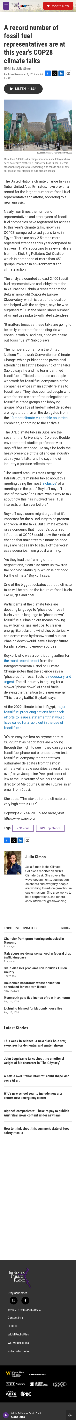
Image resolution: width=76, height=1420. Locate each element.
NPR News (23, 828)
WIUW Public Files (18, 1342)
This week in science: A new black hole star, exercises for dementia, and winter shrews (35, 1043)
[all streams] (71, 1415)
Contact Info (15, 1317)
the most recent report (21, 661)
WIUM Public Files (18, 1334)
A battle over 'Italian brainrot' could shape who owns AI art (36, 1078)
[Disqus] (38, 1207)
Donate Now (59, 6)
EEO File (13, 1326)
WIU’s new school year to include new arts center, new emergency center (33, 1095)
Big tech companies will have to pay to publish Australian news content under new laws (36, 1113)
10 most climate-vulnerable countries (39, 418)
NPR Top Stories (50, 828)
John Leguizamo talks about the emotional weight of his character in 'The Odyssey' (34, 1060)
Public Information (19, 1351)
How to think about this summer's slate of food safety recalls (37, 1130)
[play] (6, 1415)
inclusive (49, 483)
